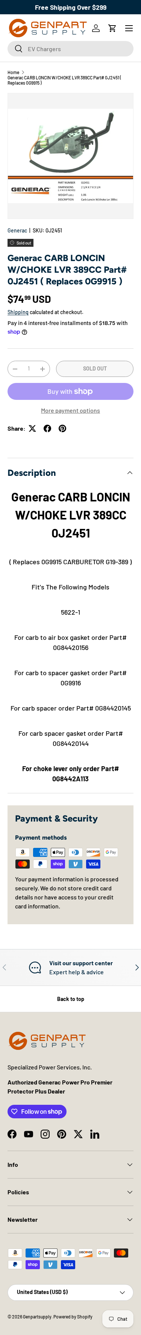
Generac (17, 230)
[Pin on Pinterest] (62, 428)
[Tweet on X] (32, 428)
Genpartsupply (37, 1316)
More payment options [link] (70, 410)
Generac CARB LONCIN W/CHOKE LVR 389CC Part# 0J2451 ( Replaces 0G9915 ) (64, 80)
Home (13, 72)
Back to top (70, 999)
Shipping (18, 312)
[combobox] (70, 48)
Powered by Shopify (72, 1316)
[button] (112, 28)
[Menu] (129, 28)
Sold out (95, 368)
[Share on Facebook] (47, 428)
